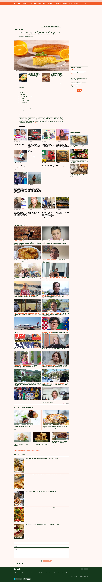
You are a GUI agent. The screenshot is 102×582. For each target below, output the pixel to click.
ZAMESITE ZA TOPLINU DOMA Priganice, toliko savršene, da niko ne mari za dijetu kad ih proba (79, 176)
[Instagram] (85, 569)
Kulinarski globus (75, 3)
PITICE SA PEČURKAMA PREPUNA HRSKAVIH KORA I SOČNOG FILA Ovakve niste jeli (55, 427)
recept (28, 450)
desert (37, 450)
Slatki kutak (50, 3)
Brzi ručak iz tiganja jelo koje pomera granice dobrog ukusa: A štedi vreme (42, 507)
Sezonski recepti (37, 3)
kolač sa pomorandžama (20, 450)
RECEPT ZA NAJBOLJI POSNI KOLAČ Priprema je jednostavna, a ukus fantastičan (25, 427)
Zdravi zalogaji (58, 3)
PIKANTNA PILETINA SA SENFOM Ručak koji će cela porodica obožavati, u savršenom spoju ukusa (34, 75)
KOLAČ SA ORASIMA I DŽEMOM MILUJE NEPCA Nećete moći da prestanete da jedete (59, 443)
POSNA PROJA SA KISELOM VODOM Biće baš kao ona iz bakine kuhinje (41, 443)
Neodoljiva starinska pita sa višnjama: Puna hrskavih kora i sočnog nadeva (42, 524)
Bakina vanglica (66, 3)
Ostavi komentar (47, 560)
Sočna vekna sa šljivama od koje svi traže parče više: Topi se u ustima (41, 491)
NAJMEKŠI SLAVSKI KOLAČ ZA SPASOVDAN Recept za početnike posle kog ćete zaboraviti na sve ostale (57, 75)
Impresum (86, 576)
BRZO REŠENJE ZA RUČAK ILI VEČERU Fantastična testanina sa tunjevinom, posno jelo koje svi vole (79, 161)
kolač (36, 122)
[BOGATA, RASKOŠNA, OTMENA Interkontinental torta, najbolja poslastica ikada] (79, 140)
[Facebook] (82, 569)
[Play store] (18, 579)
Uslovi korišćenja (74, 576)
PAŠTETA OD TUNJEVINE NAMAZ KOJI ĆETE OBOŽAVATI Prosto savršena (21, 444)
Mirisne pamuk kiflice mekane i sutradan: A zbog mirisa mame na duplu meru (43, 474)
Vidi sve (79, 90)
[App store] (27, 579)
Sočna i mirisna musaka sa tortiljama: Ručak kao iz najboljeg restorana (42, 458)
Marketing (81, 576)
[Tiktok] (87, 569)
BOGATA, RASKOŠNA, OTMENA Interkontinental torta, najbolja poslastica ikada (78, 147)
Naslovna (25, 3)
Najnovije (30, 3)
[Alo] (15, 0)
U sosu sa (45, 3)
